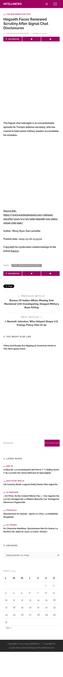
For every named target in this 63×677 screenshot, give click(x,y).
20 (30, 607)
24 (6, 614)
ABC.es (9, 466)
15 (46, 600)
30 (54, 614)
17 (6, 607)
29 (46, 614)
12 (22, 600)
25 (14, 614)
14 (38, 600)
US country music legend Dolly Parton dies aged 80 (30, 484)
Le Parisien (12, 492)
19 (22, 607)
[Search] (46, 4)
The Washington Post (18, 14)
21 (38, 607)
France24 (11, 510)
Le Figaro (11, 525)
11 (14, 600)
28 (38, 614)
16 (54, 600)
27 (30, 614)
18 (14, 607)
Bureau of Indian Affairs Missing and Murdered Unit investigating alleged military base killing (31, 304)
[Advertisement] (31, 84)
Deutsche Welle (15, 481)
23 (54, 607)
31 (6, 622)
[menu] (55, 4)
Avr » (9, 627)
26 (22, 614)
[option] (31, 347)
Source (15, 251)
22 (46, 607)
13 (30, 600)
